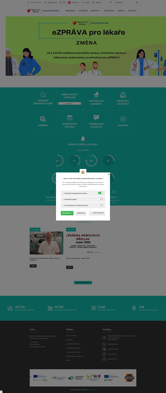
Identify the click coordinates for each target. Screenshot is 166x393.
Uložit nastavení (98, 213)
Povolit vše (66, 213)
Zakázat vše (81, 213)
